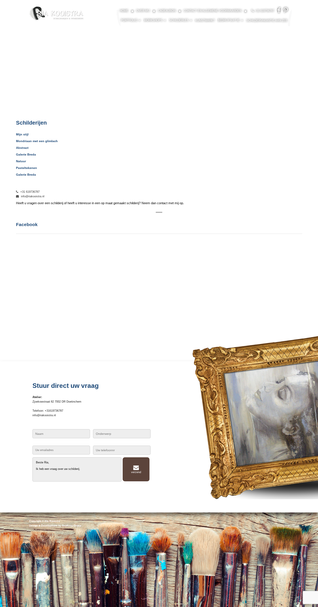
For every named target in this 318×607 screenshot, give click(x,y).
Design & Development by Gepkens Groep (55, 525)
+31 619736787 (30, 191)
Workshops (153, 20)
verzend (136, 472)
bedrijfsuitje (229, 20)
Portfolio (129, 20)
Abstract (22, 147)
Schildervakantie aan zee (266, 20)
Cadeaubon (167, 10)
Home (124, 10)
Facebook (27, 224)
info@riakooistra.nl (32, 196)
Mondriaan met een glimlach (37, 141)
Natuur (21, 161)
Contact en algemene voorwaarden (212, 10)
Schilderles (179, 20)
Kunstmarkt (205, 20)
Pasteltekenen (26, 168)
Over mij (143, 10)
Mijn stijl (22, 134)
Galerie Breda (26, 154)
